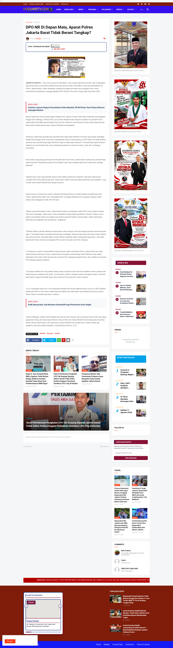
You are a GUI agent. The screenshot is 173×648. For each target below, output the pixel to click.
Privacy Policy (118, 644)
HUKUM (37, 22)
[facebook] (138, 4)
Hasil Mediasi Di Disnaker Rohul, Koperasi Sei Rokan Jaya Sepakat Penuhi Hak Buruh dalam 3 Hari (127, 274)
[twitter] (141, 4)
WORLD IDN (68, 9)
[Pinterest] (64, 340)
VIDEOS (119, 9)
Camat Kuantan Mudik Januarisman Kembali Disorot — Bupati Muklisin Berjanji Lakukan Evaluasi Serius (135, 628)
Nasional (50, 333)
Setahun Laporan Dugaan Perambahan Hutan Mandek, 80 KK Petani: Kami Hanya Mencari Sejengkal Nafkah (66, 108)
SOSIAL (57, 333)
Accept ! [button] (10, 641)
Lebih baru (28, 446)
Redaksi (107, 644)
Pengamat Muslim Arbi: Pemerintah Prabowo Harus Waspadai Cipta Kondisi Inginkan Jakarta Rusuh (92, 377)
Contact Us (64, 4)
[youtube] (145, 4)
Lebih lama (104, 446)
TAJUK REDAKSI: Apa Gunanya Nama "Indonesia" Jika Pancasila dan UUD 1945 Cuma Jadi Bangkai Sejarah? (127, 314)
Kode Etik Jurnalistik (52, 4)
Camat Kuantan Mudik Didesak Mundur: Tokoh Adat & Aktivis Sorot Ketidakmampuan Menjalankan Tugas (136, 614)
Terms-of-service (143, 644)
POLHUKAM (106, 9)
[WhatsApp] (59, 340)
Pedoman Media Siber (36, 4)
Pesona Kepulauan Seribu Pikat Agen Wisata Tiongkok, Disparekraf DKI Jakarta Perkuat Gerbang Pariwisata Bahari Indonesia (121, 495)
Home (25, 4)
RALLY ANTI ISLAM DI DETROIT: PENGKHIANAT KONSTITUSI (126, 385)
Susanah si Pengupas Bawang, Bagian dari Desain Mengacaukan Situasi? (127, 372)
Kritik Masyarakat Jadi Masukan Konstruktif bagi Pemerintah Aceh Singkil (59, 305)
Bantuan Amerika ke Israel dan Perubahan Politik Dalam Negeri (126, 301)
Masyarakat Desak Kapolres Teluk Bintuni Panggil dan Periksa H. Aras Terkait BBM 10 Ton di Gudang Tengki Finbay (136, 599)
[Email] (68, 340)
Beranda (29, 22)
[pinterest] (149, 4)
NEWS (80, 9)
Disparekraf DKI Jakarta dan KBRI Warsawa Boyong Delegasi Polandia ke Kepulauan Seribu (121, 526)
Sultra (130, 9)
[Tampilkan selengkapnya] (73, 340)
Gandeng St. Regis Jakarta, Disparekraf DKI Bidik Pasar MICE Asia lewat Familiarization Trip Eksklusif (139, 493)
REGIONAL (92, 9)
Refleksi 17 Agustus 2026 (126, 411)
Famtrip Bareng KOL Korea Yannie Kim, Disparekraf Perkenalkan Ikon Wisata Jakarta (139, 525)
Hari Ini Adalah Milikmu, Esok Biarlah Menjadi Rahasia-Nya (126, 287)
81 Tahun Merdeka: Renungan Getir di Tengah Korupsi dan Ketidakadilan (127, 399)
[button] (142, 9)
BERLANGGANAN (130, 458)
